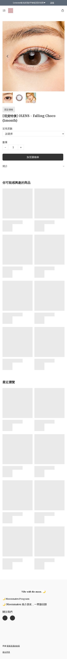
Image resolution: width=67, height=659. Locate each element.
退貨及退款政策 (13, 646)
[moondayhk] (10, 10)
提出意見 (6, 652)
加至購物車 (33, 157)
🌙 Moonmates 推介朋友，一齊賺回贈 (24, 604)
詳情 (52, 3)
